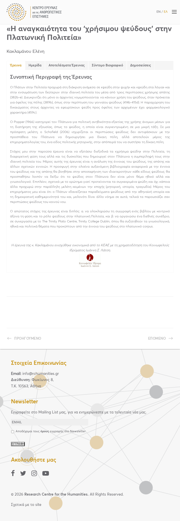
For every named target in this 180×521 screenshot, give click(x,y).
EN (159, 11)
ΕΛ (165, 11)
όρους (44, 431)
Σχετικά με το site (26, 505)
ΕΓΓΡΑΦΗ (17, 444)
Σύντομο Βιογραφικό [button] (107, 65)
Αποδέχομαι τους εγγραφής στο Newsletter (51, 431)
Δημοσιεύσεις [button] (140, 65)
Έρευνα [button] (16, 65)
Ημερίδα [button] (35, 65)
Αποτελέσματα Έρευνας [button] (67, 65)
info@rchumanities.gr (40, 374)
